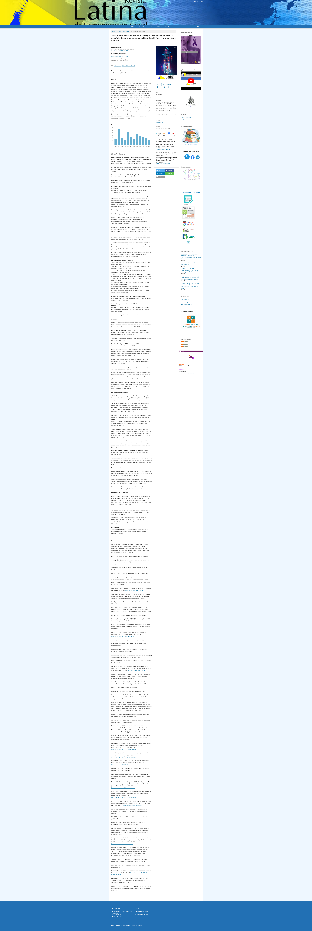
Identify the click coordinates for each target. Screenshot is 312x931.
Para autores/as (185, 302)
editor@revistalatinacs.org (142, 909)
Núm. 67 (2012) (126, 31)
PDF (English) (167, 84)
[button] (160, 170)
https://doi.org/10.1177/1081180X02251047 (123, 788)
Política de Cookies (137, 925)
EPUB (159, 87)
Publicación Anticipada (163, 27)
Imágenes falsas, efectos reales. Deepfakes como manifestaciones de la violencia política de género (190, 277)
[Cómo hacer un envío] (191, 89)
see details (191, 374)
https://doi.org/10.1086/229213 (136, 670)
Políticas (133, 27)
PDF (159, 84)
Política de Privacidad (117, 925)
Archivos (152, 27)
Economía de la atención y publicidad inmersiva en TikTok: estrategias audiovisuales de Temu (190, 270)
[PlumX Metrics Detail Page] (191, 357)
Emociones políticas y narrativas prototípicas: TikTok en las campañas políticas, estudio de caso (190, 286)
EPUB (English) (168, 87)
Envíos (126, 27)
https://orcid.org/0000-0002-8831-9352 (119, 50)
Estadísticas (142, 27)
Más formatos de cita (162, 114)
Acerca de (117, 27)
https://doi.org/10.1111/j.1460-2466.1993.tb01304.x (125, 636)
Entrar (201, 1)
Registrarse (195, 1)
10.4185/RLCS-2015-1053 (163, 149)
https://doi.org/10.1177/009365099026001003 (123, 749)
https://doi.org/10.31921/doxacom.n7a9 (122, 844)
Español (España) (186, 117)
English (183, 119)
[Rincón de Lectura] (191, 145)
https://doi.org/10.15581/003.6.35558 (132, 805)
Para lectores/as (185, 299)
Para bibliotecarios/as (186, 304)
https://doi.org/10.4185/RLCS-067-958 (124, 66)
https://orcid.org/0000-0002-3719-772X (119, 56)
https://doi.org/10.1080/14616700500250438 (123, 757)
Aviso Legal (127, 925)
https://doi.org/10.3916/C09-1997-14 (135, 590)
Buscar (200, 27)
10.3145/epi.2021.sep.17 (163, 163)
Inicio (110, 27)
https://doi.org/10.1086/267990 (119, 765)
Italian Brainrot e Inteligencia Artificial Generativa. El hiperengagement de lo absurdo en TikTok (191, 256)
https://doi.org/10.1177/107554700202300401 (123, 797)
